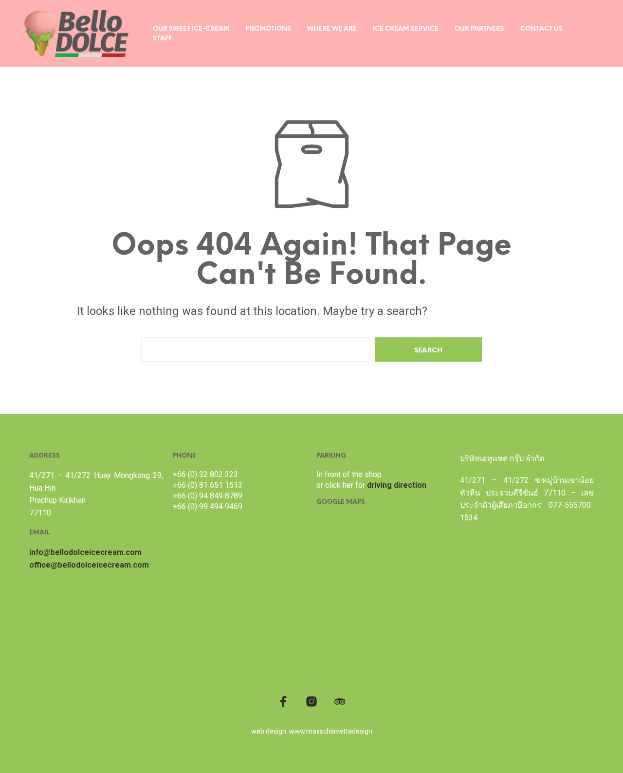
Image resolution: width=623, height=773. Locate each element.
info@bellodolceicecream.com (85, 552)
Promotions (268, 29)
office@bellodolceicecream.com (89, 565)
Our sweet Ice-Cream (191, 29)
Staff (162, 39)
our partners (479, 29)
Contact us (541, 29)
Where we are (332, 29)
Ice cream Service (406, 29)
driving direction (396, 485)
